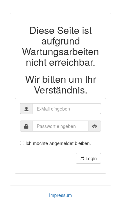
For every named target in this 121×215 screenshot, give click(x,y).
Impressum (60, 195)
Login (90, 158)
